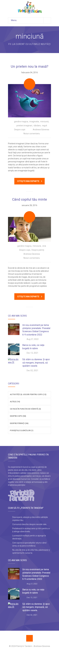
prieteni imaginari (24, 125)
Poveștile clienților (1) (21, 430)
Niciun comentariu (31, 133)
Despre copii (19, 129)
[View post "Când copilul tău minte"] (29, 229)
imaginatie (34, 121)
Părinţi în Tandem (24, 646)
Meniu (14, 20)
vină (44, 246)
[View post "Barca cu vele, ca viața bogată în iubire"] (13, 349)
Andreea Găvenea (41, 129)
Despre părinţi (38, 250)
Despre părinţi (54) (19, 423)
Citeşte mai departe (28, 181)
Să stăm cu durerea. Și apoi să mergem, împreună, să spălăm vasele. (36, 362)
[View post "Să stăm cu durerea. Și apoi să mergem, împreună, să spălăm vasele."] (13, 363)
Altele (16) (15, 401)
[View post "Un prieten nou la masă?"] (29, 100)
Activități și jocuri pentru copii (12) (28, 394)
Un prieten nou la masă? (29, 66)
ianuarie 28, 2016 (29, 205)
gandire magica (21, 121)
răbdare (37, 125)
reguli (44, 125)
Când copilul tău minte (29, 199)
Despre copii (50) (18, 416)
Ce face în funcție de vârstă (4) (25, 409)
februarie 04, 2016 (29, 72)
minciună (44, 121)
